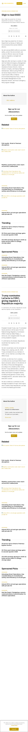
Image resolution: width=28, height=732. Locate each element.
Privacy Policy (14, 725)
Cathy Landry (14, 312)
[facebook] (9, 36)
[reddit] (16, 36)
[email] (19, 36)
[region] (14, 726)
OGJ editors (14, 25)
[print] (25, 36)
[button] (3, 3)
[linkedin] (11, 36)
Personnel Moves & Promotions (10, 11)
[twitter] (14, 36)
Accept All (14, 729)
